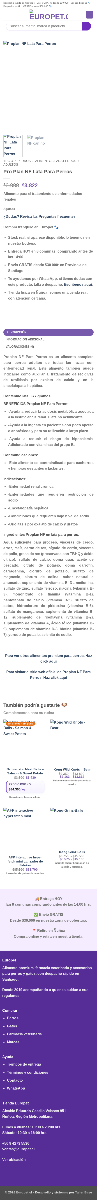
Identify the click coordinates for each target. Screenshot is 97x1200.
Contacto (15, 1080)
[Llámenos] (55, 1170)
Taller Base (83, 1192)
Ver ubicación (14, 1160)
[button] (6, 14)
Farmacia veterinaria (24, 1034)
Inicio (8, 161)
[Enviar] (86, 26)
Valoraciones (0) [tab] (20, 346)
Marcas (13, 1042)
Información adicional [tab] (25, 339)
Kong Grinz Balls (72, 852)
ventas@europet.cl (18, 1149)
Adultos (10, 164)
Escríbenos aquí (78, 284)
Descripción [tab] (16, 332)
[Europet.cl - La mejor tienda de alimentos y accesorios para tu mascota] (49, 14)
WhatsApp (16, 1088)
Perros (24, 161)
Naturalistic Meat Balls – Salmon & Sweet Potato (25, 771)
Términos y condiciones (27, 1072)
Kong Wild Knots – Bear (72, 769)
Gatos (12, 1026)
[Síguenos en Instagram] (48, 1170)
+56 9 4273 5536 (15, 1143)
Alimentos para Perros (55, 161)
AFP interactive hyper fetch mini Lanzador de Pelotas (25, 861)
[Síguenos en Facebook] (41, 1170)
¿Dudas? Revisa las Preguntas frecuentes (39, 216)
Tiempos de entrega (24, 1064)
